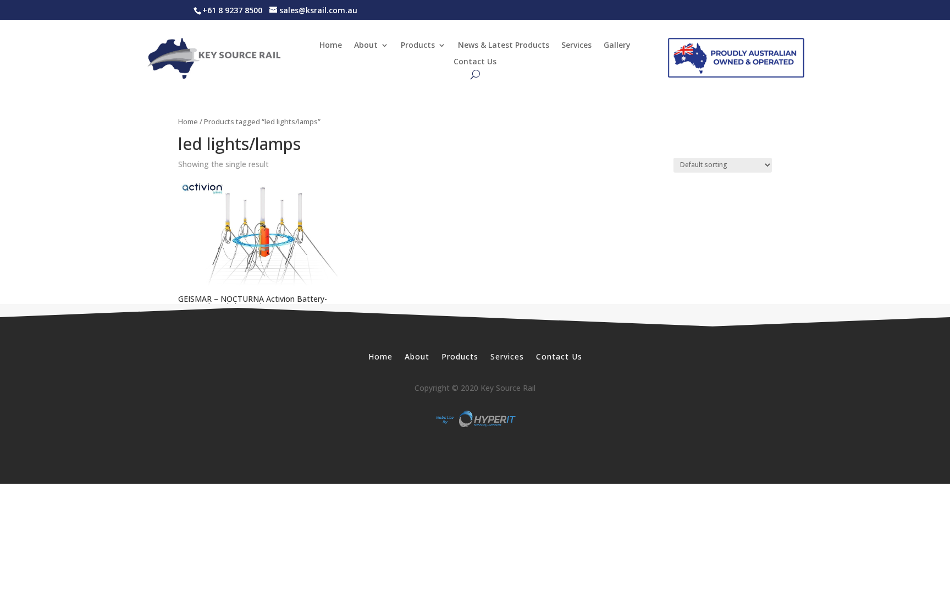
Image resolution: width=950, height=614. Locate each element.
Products (418, 45)
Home (330, 45)
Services (576, 45)
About (366, 45)
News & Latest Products (503, 45)
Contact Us (475, 62)
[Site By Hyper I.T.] (475, 419)
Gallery (617, 45)
